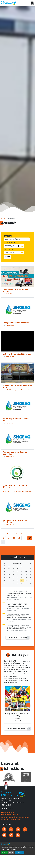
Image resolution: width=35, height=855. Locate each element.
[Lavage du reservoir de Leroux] (17, 310)
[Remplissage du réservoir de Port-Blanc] (17, 507)
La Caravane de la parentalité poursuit (15, 290)
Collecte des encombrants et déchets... (15, 486)
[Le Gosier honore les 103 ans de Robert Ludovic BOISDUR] (17, 341)
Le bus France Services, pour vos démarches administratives (19, 628)
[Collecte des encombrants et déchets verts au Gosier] (17, 472)
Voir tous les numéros (17, 728)
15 (19, 538)
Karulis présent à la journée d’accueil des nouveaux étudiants (19, 617)
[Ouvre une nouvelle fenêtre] (4, 829)
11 (26, 534)
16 (24, 538)
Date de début (10, 242)
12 (3, 538)
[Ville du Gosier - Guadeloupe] (13, 794)
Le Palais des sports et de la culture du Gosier (19, 390)
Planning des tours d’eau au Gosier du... (15, 452)
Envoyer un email (8, 812)
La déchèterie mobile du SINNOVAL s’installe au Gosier (19, 594)
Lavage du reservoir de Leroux (16, 322)
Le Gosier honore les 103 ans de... (17, 353)
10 (21, 534)
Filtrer (7, 257)
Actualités (10, 293)
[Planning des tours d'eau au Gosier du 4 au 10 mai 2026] (17, 439)
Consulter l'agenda (17, 637)
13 (8, 538)
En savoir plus (19, 852)
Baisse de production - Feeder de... (16, 419)
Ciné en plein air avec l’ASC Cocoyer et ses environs (17, 606)
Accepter (4, 852)
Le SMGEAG (10, 325)
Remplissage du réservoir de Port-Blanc (15, 521)
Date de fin (8, 249)
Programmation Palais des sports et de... (17, 386)
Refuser (11, 852)
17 (30, 538)
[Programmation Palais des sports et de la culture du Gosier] (17, 373)
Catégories (8, 236)
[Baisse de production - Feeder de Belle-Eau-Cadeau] (17, 406)
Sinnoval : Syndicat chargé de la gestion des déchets (18, 491)
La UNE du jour (11, 356)
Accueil (3, 218)
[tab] (7, 705)
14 (14, 538)
